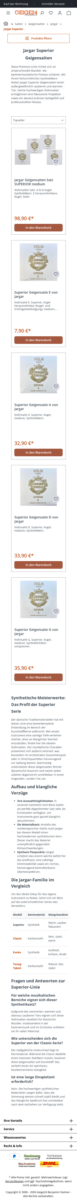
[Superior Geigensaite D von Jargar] (38, 487)
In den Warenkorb (38, 228)
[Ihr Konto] (59, 13)
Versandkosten (14, 1181)
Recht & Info (13, 1146)
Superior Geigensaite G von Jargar (36, 631)
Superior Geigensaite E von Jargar (36, 294)
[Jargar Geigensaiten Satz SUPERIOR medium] (38, 149)
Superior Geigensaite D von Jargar (36, 519)
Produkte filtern (41, 38)
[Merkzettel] (50, 13)
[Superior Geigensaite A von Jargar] (38, 374)
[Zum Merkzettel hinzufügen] (56, 161)
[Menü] (8, 13)
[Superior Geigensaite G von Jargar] (38, 599)
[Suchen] (41, 13)
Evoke (17, 952)
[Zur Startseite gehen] (26, 12)
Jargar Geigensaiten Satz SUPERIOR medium (33, 182)
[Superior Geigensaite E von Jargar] (38, 262)
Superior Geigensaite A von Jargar (36, 407)
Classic (17, 938)
